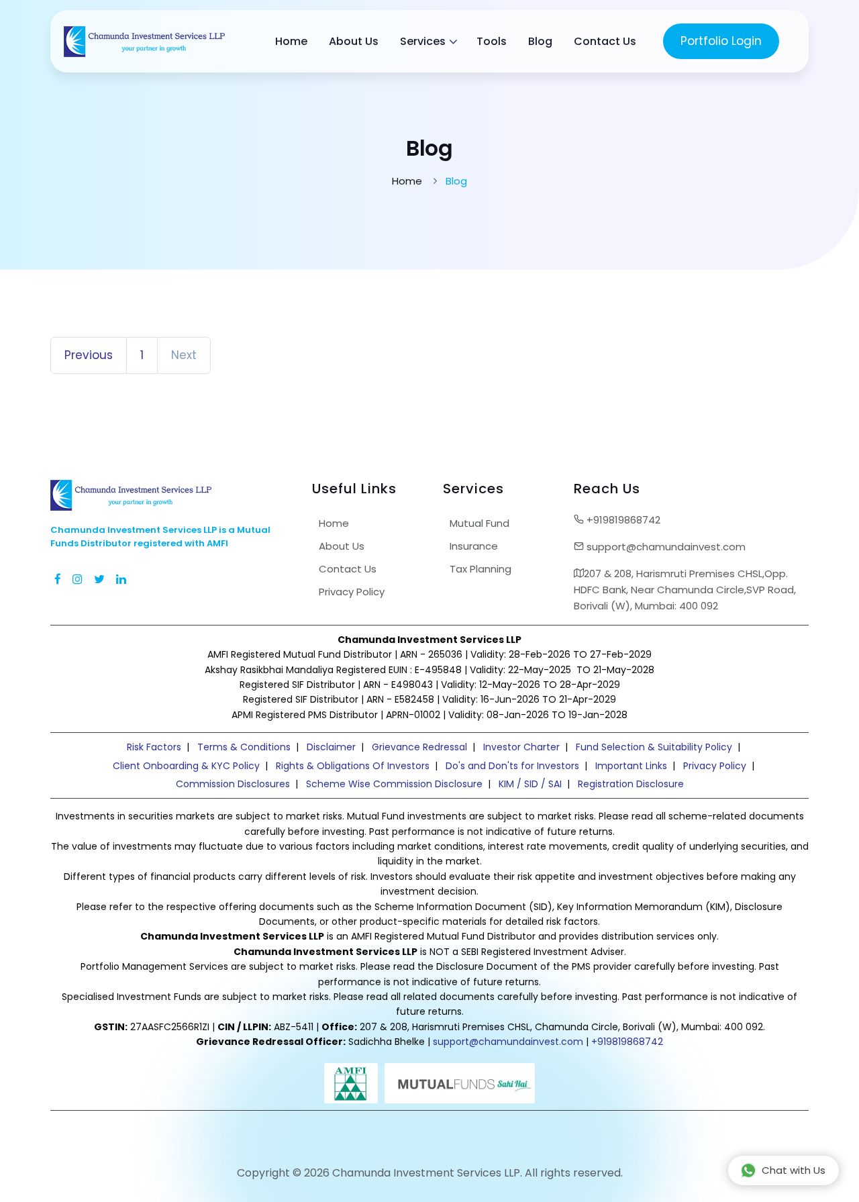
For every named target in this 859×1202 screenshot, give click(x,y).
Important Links (631, 765)
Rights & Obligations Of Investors (353, 765)
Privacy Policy (352, 592)
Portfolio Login (721, 41)
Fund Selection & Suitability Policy (654, 747)
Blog (540, 41)
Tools (491, 41)
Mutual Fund (479, 523)
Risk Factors (154, 747)
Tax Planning (480, 569)
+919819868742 (622, 520)
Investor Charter (521, 747)
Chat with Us (793, 1170)
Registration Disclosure (631, 784)
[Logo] (144, 41)
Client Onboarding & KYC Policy (186, 765)
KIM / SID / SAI (530, 784)
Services (423, 41)
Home (291, 41)
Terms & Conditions (244, 747)
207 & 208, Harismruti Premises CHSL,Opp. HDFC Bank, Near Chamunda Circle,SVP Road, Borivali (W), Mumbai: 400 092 (685, 589)
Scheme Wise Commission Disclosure (394, 784)
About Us (353, 41)
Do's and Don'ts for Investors (512, 765)
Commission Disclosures (233, 784)
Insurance (474, 546)
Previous (88, 355)
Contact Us (605, 41)
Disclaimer (331, 747)
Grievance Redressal (419, 747)
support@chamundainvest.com (665, 547)
